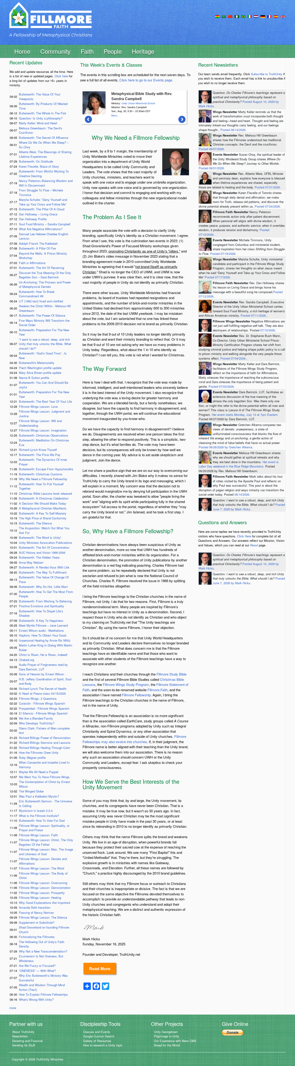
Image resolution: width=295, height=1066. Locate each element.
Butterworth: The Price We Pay (39, 455)
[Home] (50, 19)
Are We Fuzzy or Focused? (37, 965)
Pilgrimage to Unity (166, 1036)
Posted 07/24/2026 (267, 206)
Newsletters (20, 1036)
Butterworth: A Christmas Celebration (43, 498)
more (12, 1008)
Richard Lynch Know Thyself (38, 449)
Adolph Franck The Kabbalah (38, 243)
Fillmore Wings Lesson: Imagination (43, 430)
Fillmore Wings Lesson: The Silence (43, 917)
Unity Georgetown (166, 1032)
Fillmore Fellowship (136, 694)
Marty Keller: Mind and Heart (38, 123)
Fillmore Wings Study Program (126, 684)
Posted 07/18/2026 (222, 253)
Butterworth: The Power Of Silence (42, 315)
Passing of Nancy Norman (36, 912)
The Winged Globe (31, 791)
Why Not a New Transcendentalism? (43, 951)
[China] (230, 16)
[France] (269, 16)
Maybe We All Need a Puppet (38, 772)
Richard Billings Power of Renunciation (45, 737)
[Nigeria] (237, 16)
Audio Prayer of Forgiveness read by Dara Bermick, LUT (43, 666)
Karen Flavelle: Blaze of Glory (39, 166)
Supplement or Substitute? (36, 922)
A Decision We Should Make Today (42, 503)
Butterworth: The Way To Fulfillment (43, 572)
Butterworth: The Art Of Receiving (41, 267)
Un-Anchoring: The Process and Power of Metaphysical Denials (45, 284)
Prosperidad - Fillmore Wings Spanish (44, 708)
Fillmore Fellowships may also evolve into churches (134, 739)
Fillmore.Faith (158, 689)
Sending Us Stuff (23, 1045)
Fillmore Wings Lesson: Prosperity (42, 892)
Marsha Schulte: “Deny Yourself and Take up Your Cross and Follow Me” (43, 201)
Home (22, 51)
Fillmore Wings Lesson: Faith (38, 835)
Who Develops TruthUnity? (36, 723)
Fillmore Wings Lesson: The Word (41, 868)
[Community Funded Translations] (283, 16)
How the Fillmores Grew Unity (39, 752)
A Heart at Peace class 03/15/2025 (42, 693)
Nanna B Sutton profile (34, 377)
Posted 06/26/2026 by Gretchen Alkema (225, 447)
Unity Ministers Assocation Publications (45, 542)
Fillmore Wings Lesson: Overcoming (43, 883)
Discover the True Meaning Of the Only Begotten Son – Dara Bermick (45, 275)
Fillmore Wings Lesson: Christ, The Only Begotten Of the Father (46, 842)
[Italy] (250, 16)
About (254, 545)
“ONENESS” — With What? (37, 970)
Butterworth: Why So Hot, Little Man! (43, 586)
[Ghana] (217, 16)
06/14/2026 (241, 494)
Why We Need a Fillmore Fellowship (43, 479)
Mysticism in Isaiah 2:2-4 (36, 810)
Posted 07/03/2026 (221, 386)
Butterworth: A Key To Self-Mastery (42, 513)
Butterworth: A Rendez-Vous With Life (44, 567)
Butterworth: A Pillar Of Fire (37, 248)
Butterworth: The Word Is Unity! (40, 537)
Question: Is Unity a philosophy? (40, 118)
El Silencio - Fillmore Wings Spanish (43, 713)
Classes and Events (96, 1032)
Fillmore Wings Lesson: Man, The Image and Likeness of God (46, 851)
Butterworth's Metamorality (36, 362)
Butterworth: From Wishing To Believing (45, 601)
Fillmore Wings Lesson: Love (38, 406)
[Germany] (262, 16)
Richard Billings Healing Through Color (44, 747)
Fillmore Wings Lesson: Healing (40, 897)
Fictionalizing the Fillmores (37, 937)
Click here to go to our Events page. (146, 79)
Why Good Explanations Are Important (44, 902)
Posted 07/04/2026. (233, 358)
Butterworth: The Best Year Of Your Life (45, 401)
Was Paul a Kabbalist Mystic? (39, 796)
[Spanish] (276, 16)
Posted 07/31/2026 (267, 187)
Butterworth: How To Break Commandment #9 (37, 293)
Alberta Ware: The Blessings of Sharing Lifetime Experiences (45, 154)
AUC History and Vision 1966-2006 (42, 552)
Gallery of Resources (97, 1041)
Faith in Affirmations (32, 263)
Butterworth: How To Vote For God (42, 820)
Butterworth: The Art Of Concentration (44, 547)
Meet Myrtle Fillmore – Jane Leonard (43, 625)
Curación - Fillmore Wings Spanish (42, 703)
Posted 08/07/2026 (211, 149)
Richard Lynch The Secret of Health (42, 688)
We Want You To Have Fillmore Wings (44, 777)
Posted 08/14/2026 (232, 130)
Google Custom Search (98, 1036)
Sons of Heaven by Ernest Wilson (41, 674)
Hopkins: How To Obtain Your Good (42, 635)
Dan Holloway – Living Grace (38, 214)
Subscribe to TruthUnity (266, 74)
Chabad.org (26, 660)
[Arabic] (224, 16)
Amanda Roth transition (34, 907)
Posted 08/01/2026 (211, 168)
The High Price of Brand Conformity (42, 518)
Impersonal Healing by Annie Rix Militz (45, 640)
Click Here (244, 536)
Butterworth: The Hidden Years (39, 557)
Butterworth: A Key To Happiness (41, 620)
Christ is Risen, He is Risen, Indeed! (43, 654)
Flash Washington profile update (40, 368)
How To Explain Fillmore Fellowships (43, 994)
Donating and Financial (27, 1041)
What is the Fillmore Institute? (39, 815)
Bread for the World (167, 1045)
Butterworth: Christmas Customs (40, 474)
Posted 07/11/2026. (254, 315)
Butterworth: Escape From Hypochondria (46, 469)
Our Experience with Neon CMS (175, 1041)
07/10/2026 (267, 330)
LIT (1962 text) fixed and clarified (41, 301)
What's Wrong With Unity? (36, 999)
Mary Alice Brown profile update (40, 372)
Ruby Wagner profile (32, 757)
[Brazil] (243, 16)
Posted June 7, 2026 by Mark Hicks (249, 506)
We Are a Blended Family (36, 718)
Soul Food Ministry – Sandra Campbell (44, 224)
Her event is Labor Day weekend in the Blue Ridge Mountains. (239, 464)
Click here (61, 76)
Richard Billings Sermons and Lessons (45, 742)
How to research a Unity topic (103, 1045)
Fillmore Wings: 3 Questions (38, 698)
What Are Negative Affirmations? (40, 229)
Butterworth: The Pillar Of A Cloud (41, 209)
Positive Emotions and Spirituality (41, 606)
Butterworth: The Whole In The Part (42, 113)
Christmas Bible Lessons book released (45, 493)
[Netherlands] (256, 16)
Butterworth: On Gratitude (36, 161)
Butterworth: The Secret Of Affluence (43, 137)
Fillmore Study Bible (171, 674)
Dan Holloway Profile (33, 219)
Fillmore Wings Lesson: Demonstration (45, 887)
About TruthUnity (23, 1032)
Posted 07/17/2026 (217, 277)
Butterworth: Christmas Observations (43, 435)
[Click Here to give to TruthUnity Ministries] (232, 1032)
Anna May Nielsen (31, 562)
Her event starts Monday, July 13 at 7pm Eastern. (245, 414)
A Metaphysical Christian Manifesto (42, 508)
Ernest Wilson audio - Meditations (41, 630)
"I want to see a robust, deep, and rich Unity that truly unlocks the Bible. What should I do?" (45, 344)
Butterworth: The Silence (35, 523)
